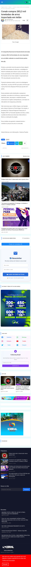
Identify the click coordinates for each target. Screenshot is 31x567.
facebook (9, 337)
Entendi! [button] (5, 564)
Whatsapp (21, 143)
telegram (24, 345)
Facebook (11, 143)
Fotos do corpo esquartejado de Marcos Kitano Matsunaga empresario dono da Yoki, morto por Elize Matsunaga (15, 520)
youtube (24, 341)
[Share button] (25, 143)
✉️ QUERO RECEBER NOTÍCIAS (15, 274)
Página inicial (4, 7)
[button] (26, 2)
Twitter (17, 143)
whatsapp (24, 337)
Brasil (10, 7)
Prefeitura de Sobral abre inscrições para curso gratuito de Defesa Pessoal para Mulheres (14, 229)
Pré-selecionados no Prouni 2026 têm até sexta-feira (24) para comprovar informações (19, 475)
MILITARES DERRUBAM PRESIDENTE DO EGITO (13, 526)
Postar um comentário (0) (15, 244)
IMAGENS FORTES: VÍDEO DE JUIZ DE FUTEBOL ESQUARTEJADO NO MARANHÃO (13, 513)
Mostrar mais (26, 156)
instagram (9, 341)
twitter (9, 345)
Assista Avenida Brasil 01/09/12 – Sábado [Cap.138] (14, 530)
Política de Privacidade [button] (8, 560)
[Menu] (2, 2)
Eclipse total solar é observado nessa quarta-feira (15, 179)
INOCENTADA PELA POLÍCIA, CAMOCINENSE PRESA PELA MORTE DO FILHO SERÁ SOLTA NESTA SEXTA (16, 536)
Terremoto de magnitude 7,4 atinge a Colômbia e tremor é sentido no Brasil (15, 204)
